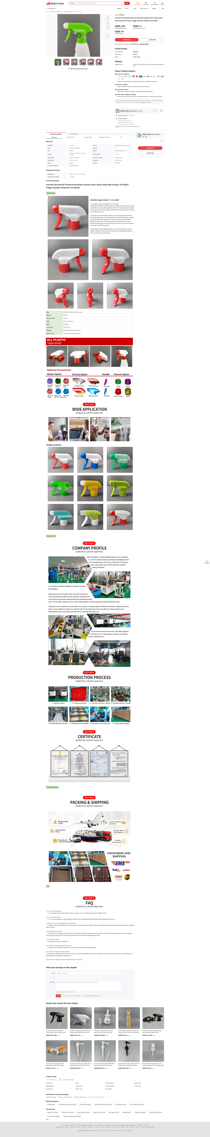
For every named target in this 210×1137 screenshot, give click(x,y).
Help (135, 8)
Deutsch (102, 1127)
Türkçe (137, 1127)
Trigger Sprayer (50, 1086)
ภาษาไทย (132, 1127)
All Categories (51, 8)
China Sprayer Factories (68, 1112)
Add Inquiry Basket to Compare (79, 69)
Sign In (117, 126)
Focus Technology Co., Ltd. (94, 1130)
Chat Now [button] (153, 39)
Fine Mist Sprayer (109, 1086)
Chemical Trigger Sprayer (155, 1112)
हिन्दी (127, 1127)
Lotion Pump (78, 1086)
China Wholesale (98, 1125)
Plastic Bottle (108, 1089)
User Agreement (114, 1130)
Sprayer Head (78, 11)
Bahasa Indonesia (150, 1127)
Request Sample (144, 44)
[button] (129, 137)
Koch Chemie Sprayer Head (136, 1104)
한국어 (118, 1127)
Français (84, 1127)
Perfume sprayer (109, 1083)
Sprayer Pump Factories (99, 1112)
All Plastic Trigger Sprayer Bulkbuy (72, 1116)
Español (72, 1127)
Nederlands (108, 1127)
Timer (76, 1083)
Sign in (162, 4)
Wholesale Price (107, 1125)
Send (58, 996)
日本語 (122, 1127)
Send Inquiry (127, 39)
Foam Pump (138, 1086)
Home (47, 11)
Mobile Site (140, 1125)
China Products (72, 1125)
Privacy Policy (129, 1130)
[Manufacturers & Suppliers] (55, 3)
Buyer (126, 8)
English (66, 1127)
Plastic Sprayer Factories (83, 1112)
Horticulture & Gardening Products (67, 1104)
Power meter (49, 1083)
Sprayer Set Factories (52, 1112)
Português (77, 1127)
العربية (113, 1127)
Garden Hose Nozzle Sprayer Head (103, 1104)
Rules (163, 8)
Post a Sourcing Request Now (91, 996)
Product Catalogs (69, 1079)
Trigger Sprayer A (127, 1112)
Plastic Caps (78, 1089)
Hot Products (65, 1125)
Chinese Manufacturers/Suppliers (85, 1125)
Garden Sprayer (51, 1104)
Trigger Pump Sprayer (140, 1112)
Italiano (97, 1127)
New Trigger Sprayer (114, 1112)
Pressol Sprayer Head (120, 1104)
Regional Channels (124, 1125)
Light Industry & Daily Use (56, 11)
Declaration (122, 1130)
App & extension (144, 8)
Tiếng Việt (142, 1127)
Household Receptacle (68, 11)
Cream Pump (49, 1089)
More (47, 1119)
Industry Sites (116, 1125)
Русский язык (90, 1127)
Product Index (133, 1125)
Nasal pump (138, 1083)
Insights (146, 1125)
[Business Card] (161, 141)
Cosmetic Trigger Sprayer (53, 1116)
